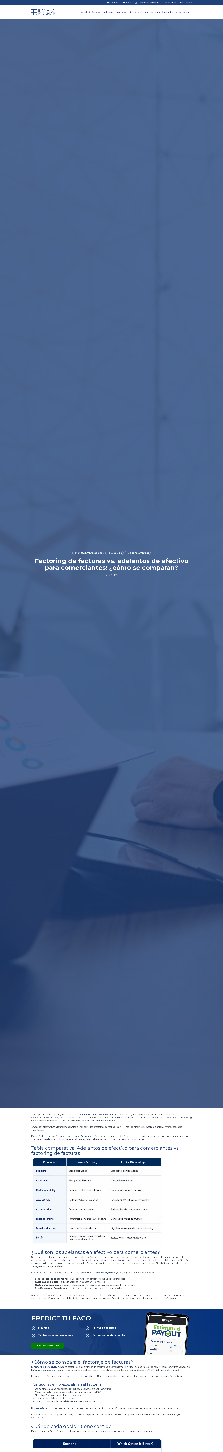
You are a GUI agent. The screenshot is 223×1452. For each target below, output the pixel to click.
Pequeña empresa (137, 552)
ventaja (40, 1408)
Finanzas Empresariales (88, 552)
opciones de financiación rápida (98, 1114)
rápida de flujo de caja (106, 1272)
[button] (47, 1346)
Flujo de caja (114, 552)
